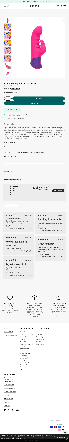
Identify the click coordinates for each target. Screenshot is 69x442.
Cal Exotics (7, 80)
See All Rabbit (8, 85)
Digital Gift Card (24, 362)
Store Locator (24, 355)
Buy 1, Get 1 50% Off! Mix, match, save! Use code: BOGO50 (34, 1)
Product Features (9, 142)
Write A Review (58, 190)
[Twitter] (10, 410)
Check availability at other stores (16, 118)
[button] (12, 110)
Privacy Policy (24, 332)
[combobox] (59, 210)
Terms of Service (24, 337)
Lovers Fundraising (9, 388)
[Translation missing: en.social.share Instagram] (15, 156)
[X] (9, 156)
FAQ (21, 369)
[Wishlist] (8, 6)
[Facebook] (5, 156)
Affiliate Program (8, 398)
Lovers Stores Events (10, 391)
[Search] (61, 6)
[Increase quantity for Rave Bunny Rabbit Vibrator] (10, 98)
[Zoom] (64, 20)
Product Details (9, 124)
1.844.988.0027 (8, 332)
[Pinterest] (12, 156)
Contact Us (7, 405)
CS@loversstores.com (10, 335)
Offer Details (39, 342)
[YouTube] (18, 410)
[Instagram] (14, 410)
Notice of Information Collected (8, 438)
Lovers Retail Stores (25, 353)
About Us (6, 402)
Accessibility (23, 342)
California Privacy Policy (26, 334)
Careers (6, 395)
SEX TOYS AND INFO (42, 328)
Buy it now (34, 103)
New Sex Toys (40, 337)
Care (5, 147)
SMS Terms (23, 339)
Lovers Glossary (40, 332)
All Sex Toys (39, 334)
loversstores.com (9, 384)
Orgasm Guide (40, 344)
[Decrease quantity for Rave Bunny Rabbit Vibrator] (5, 98)
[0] (64, 6)
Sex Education (40, 339)
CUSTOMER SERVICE (26, 328)
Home (5, 11)
